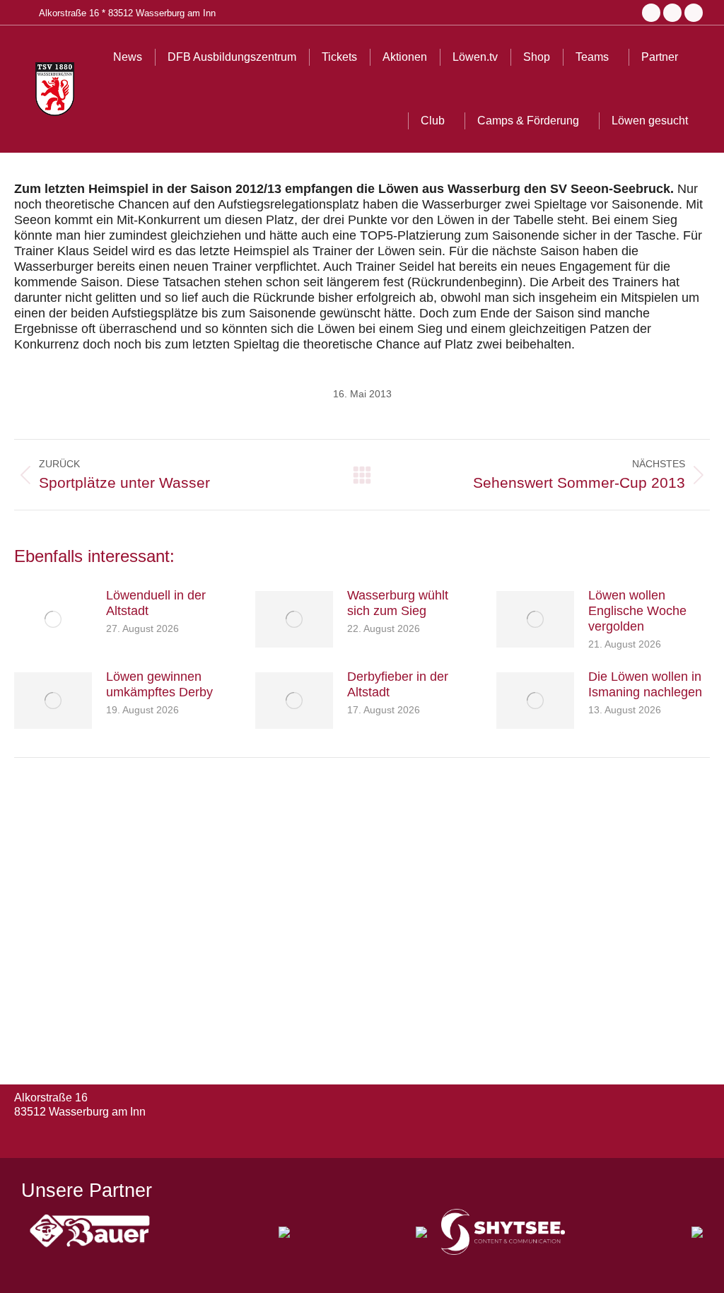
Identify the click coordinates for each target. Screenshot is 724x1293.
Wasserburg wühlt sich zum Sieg (397, 603)
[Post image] (53, 619)
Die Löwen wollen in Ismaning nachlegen (645, 684)
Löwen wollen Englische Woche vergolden (637, 610)
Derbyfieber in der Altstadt (397, 684)
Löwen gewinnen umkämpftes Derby (159, 684)
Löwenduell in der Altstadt (156, 603)
